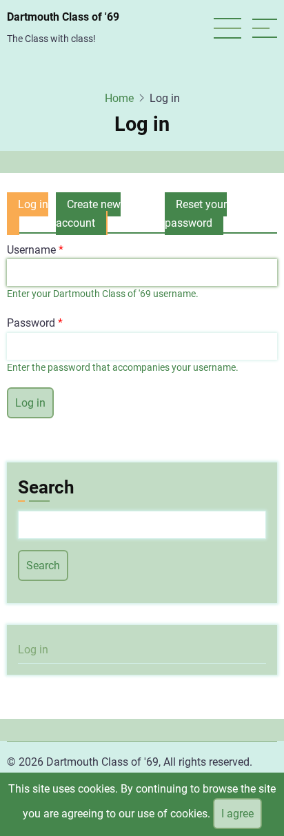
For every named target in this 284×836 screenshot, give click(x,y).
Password (31, 322)
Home (119, 98)
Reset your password (196, 214)
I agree (237, 813)
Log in (27, 216)
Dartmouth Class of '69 (63, 16)
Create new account (88, 214)
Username (31, 249)
